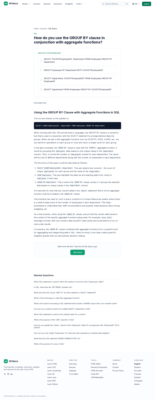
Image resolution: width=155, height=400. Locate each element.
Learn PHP (51, 381)
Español (137, 377)
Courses (36, 4)
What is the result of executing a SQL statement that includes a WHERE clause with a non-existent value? (75, 303)
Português (138, 381)
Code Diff (94, 374)
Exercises (58, 4)
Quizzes (47, 4)
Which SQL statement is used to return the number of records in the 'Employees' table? (69, 282)
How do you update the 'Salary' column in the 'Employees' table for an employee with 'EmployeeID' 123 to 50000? (76, 326)
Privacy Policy (118, 371)
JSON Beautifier (97, 377)
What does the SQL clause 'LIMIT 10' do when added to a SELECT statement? (65, 293)
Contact (115, 367)
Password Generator (99, 367)
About (114, 364)
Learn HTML (52, 364)
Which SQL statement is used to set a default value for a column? (60, 314)
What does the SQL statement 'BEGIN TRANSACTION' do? (57, 338)
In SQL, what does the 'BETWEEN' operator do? (53, 287)
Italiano (137, 384)
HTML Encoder (97, 371)
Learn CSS (51, 367)
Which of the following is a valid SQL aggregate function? (57, 298)
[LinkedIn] (12, 374)
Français (137, 374)
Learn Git (50, 374)
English (137, 364)
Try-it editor (73, 374)
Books (25, 4)
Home (36, 29)
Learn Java (51, 377)
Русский (137, 371)
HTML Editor (96, 364)
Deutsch (137, 367)
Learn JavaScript (54, 371)
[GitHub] (8, 374)
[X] (5, 374)
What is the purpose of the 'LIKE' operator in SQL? (54, 320)
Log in (146, 4)
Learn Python (52, 384)
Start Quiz (77, 252)
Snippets (69, 4)
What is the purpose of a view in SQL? (49, 344)
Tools (78, 4)
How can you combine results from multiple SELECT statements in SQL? (62, 309)
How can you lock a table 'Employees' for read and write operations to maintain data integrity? (71, 333)
